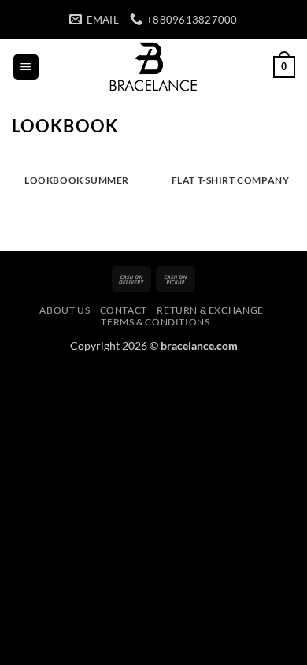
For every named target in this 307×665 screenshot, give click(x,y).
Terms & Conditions (155, 322)
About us (64, 310)
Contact (123, 310)
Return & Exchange (210, 310)
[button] (26, 67)
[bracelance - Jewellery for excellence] (154, 67)
